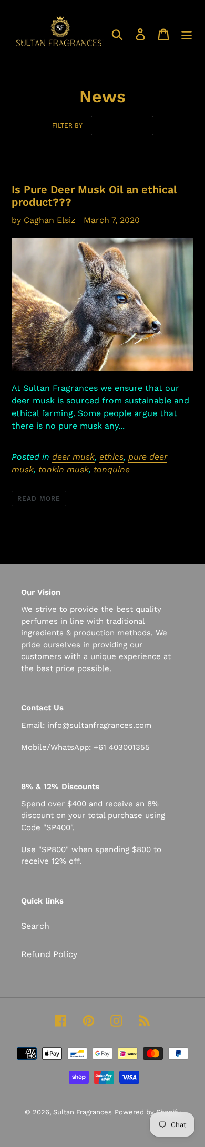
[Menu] (186, 34)
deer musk (73, 457)
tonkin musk (63, 469)
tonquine (112, 469)
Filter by (67, 125)
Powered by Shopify (148, 1112)
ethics (111, 457)
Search (35, 926)
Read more (38, 498)
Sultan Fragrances (82, 1112)
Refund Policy (49, 954)
